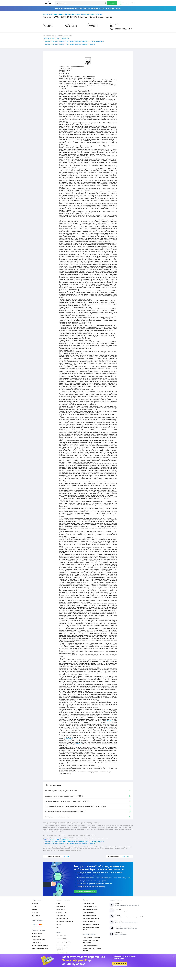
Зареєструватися (120, 963)
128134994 (66, 856)
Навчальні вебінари (62, 918)
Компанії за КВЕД (61, 939)
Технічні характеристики (40, 945)
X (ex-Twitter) (36, 915)
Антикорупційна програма (40, 948)
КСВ (57, 927)
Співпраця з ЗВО (61, 915)
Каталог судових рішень (56, 14)
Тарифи (58, 903)
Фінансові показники (89, 915)
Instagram (35, 912)
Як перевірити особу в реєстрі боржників (92, 949)
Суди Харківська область (72, 14)
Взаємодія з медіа (61, 912)
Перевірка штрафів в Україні (91, 937)
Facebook (35, 903)
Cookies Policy (36, 942)
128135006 (126, 856)
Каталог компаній (61, 936)
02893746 (79, 744)
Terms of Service (37, 933)
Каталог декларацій (62, 953)
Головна (45, 14)
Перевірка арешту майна (90, 945)
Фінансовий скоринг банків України (91, 928)
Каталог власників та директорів (62, 949)
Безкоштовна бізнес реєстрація (85, 891)
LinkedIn (34, 906)
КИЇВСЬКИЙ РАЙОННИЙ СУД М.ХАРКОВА (56, 38)
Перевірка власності (89, 912)
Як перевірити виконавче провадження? (90, 941)
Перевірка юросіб (88, 903)
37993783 (69, 739)
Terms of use (36, 936)
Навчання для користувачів (64, 921)
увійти (124, 3)
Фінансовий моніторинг (90, 909)
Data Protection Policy (38, 939)
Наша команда (60, 909)
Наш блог (58, 924)
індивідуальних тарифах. (113, 8)
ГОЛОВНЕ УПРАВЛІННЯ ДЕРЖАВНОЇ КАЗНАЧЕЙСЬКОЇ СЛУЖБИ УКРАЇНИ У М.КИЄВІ (69, 44)
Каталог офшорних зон (63, 945)
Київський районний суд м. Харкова (91, 14)
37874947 (110, 720)
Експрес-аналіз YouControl (91, 924)
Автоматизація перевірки (91, 918)
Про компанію (60, 906)
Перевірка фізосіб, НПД (90, 906)
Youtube (34, 909)
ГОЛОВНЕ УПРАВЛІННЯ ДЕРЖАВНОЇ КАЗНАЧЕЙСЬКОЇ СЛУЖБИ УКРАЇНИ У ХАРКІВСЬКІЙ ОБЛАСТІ (74, 41)
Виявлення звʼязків (89, 921)
